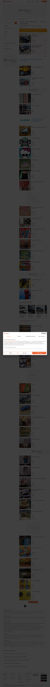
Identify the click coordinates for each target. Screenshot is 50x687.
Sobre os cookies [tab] (42, 336)
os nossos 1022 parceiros (10, 341)
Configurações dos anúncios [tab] (30, 336)
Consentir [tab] (8, 336)
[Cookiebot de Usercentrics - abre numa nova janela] (42, 333)
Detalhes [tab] (19, 336)
